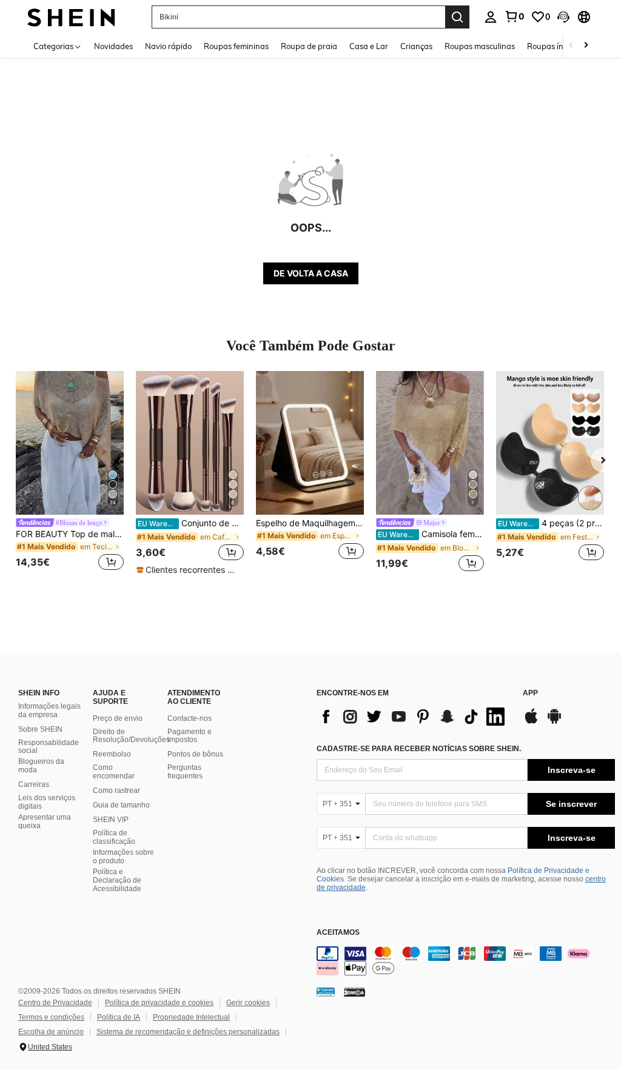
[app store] (531, 722)
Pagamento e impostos (189, 735)
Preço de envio (118, 718)
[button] (563, 17)
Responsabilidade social (48, 746)
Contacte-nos (189, 718)
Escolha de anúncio (51, 1032)
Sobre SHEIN (40, 729)
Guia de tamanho (121, 805)
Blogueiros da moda (41, 765)
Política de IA (118, 1017)
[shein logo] (71, 16)
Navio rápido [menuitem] (168, 46)
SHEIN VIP (111, 819)
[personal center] (490, 17)
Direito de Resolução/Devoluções (131, 735)
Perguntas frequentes (185, 771)
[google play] (554, 722)
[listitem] (70, 472)
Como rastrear (116, 790)
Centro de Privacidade (55, 1002)
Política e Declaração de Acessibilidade (117, 880)
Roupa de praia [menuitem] (309, 46)
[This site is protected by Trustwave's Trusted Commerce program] (326, 991)
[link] (514, 16)
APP (530, 693)
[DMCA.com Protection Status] (354, 991)
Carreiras (33, 784)
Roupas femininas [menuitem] (236, 46)
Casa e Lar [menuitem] (368, 46)
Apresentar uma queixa (44, 821)
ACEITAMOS (338, 933)
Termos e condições (51, 1017)
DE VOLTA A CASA (311, 273)
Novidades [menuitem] (113, 46)
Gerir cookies (248, 1002)
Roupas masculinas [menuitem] (480, 46)
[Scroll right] (586, 46)
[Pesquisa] (457, 16)
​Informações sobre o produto (123, 856)
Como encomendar (114, 771)
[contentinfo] (466, 960)
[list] (414, 716)
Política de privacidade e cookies (159, 1002)
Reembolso (112, 754)
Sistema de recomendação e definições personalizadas (188, 1032)
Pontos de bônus (195, 754)
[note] (189, 570)
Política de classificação (114, 837)
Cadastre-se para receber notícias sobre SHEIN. (419, 748)
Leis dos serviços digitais (46, 802)
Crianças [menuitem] (416, 46)
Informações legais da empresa (49, 710)
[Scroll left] (571, 46)
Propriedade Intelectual (191, 1017)
